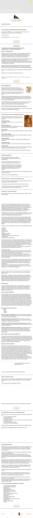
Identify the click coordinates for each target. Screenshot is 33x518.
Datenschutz (3, 514)
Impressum (2, 513)
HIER (2, 70)
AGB (6, 513)
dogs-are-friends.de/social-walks (14, 37)
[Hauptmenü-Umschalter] (31, 2)
